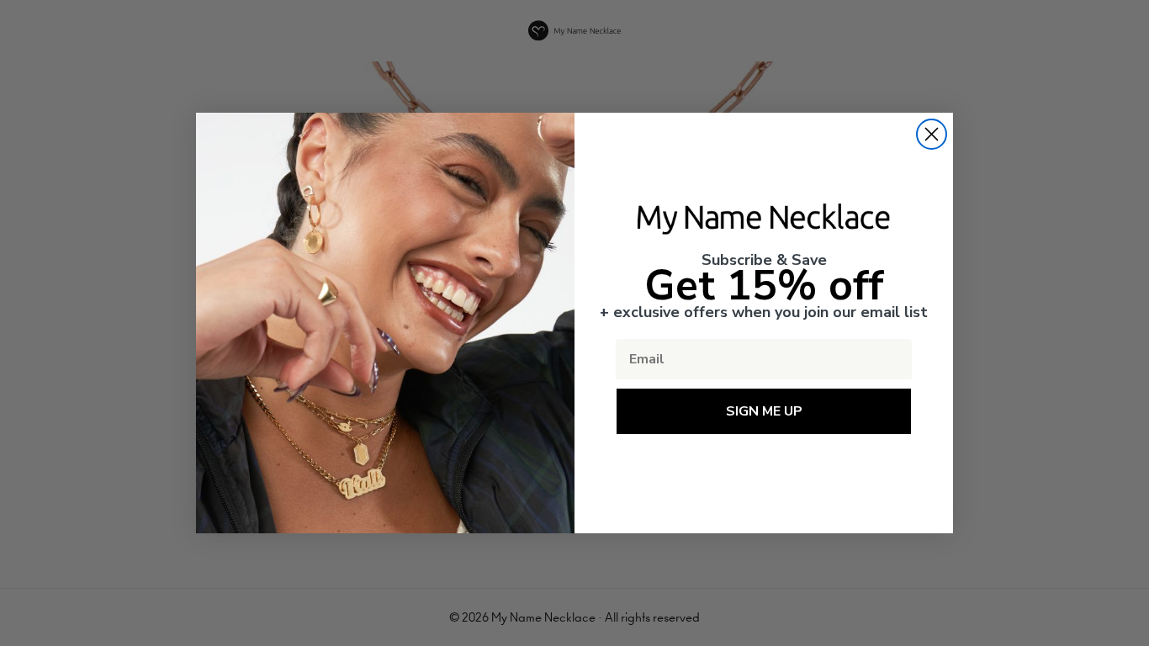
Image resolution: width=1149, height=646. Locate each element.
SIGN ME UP (764, 411)
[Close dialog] (931, 134)
